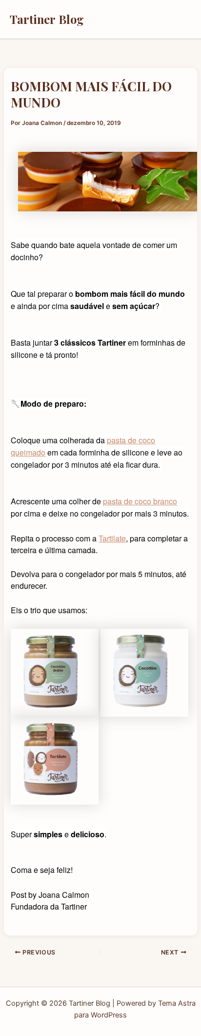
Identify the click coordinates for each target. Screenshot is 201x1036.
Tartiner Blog (47, 19)
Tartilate (112, 538)
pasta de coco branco (140, 501)
